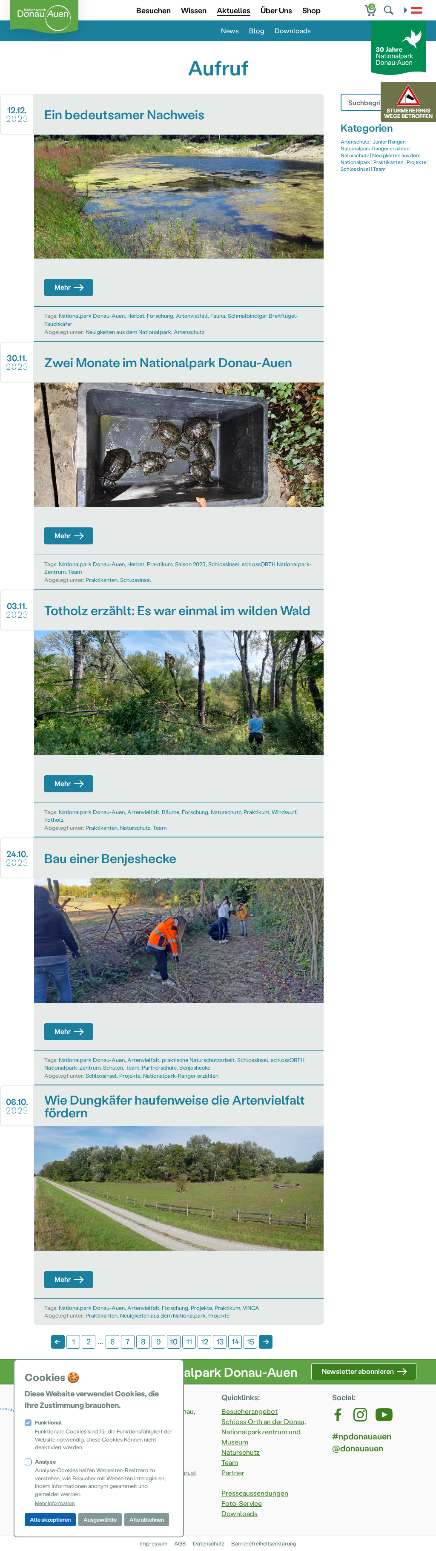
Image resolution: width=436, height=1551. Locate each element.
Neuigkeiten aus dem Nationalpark (128, 331)
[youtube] (384, 1414)
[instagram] (360, 1414)
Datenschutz (208, 1543)
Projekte (130, 1075)
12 (204, 1341)
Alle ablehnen (146, 1519)
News (230, 30)
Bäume (170, 812)
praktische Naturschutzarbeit (198, 1059)
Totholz (53, 819)
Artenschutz (189, 331)
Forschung (160, 315)
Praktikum (159, 564)
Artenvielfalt (192, 315)
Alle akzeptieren (50, 1519)
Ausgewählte (100, 1519)
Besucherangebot (249, 1411)
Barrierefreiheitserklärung (263, 1543)
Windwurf (284, 812)
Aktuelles (233, 10)
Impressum (153, 1543)
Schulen (113, 1067)
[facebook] (338, 1414)
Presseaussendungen (254, 1493)
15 (250, 1341)
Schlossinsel (223, 564)
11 (189, 1341)
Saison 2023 (190, 564)
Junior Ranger (388, 141)
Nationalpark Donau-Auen (92, 315)
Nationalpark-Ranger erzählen (180, 1075)
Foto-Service (241, 1503)
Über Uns (276, 10)
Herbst (135, 315)
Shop (311, 10)
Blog (256, 30)
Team (75, 571)
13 (220, 1341)
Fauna (217, 315)
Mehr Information (55, 1503)
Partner (232, 1472)
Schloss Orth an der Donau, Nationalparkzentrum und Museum (263, 1431)
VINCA (251, 1307)
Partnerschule (159, 1067)
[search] (390, 10)
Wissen (194, 10)
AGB (180, 1543)
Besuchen (153, 10)
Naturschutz (226, 812)
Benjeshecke (194, 1067)
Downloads (293, 30)
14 (235, 1341)
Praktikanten (102, 579)
